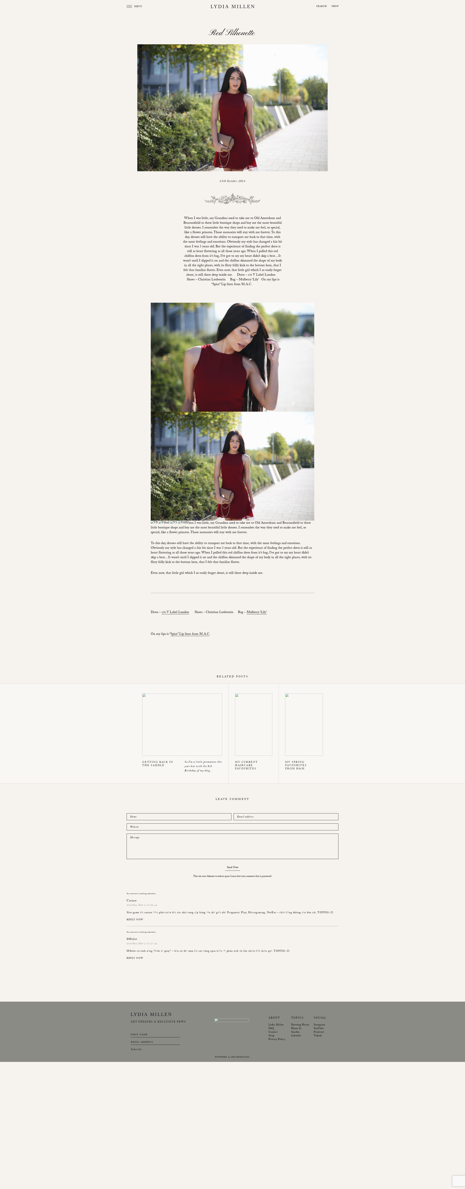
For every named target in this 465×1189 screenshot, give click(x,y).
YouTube (319, 1028)
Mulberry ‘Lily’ (257, 612)
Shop (335, 7)
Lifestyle (296, 1036)
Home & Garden (296, 1030)
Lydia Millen (276, 1025)
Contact (272, 1032)
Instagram (319, 1025)
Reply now (135, 920)
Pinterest (319, 1032)
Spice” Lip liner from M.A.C (190, 634)
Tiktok (318, 1036)
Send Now (232, 868)
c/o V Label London (175, 612)
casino (148, 913)
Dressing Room (300, 1025)
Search (321, 7)
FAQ (271, 1028)
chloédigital (240, 1057)
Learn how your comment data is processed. (251, 876)
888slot (131, 951)
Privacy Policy (276, 1039)
